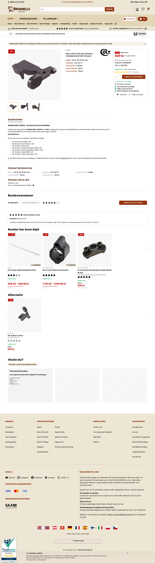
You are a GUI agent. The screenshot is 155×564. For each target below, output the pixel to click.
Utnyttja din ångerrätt (141, 437)
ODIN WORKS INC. (48, 268)
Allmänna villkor (31, 559)
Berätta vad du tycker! (133, 203)
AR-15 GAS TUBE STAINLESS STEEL (22, 270)
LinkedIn (51, 478)
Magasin (55, 24)
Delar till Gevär (19, 24)
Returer (96, 442)
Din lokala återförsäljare (102, 432)
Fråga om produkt (137, 94)
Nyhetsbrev (10, 447)
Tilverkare (9, 427)
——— (115, 23)
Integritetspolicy (138, 452)
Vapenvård (109, 24)
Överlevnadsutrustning (64, 447)
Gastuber (10, 287)
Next (149, 249)
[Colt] (105, 52)
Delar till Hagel (44, 24)
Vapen (10, 24)
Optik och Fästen (96, 24)
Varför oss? (97, 427)
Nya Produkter (11, 437)
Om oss (135, 432)
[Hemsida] (10, 33)
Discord (12, 478)
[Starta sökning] (109, 9)
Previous (5, 249)
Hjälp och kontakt (17, 2)
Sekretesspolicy (42, 559)
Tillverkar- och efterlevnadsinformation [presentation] (22, 364)
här (105, 556)
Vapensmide (83, 24)
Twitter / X (65, 478)
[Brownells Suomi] (93, 527)
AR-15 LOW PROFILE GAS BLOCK (56, 270)
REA (144, 19)
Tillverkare (50, 18)
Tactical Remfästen (82, 287)
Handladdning (65, 24)
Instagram (25, 478)
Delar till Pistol (32, 24)
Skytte (74, 24)
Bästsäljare (9, 432)
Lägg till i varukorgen (134, 77)
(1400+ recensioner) (84, 28)
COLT (68, 50)
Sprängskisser (28, 18)
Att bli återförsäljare (140, 442)
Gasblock (45, 287)
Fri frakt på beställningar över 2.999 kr (77, 2)
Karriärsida (136, 457)
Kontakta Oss (137, 427)
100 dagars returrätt (138, 2)
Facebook (38, 478)
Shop (10, 18)
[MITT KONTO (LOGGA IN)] (137, 9)
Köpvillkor (97, 437)
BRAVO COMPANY (83, 268)
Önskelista (143, 9)
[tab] (22, 364)
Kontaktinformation (140, 447)
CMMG (9, 268)
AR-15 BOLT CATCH (15, 336)
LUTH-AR (10, 333)
